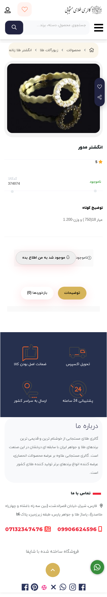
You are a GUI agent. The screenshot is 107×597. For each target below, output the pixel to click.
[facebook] (25, 588)
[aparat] (44, 588)
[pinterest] (34, 588)
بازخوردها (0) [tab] (37, 293)
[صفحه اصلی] (91, 50)
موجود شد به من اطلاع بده (44, 257)
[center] (14, 27)
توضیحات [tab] (72, 293)
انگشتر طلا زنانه (20, 50)
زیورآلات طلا (49, 50)
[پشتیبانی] (97, 567)
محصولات (73, 50)
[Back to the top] (53, 570)
